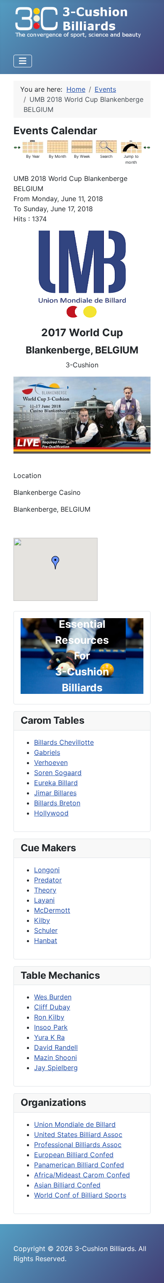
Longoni (47, 870)
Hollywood (51, 813)
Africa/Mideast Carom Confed (82, 1175)
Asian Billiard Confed (67, 1185)
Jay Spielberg (56, 1067)
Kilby (42, 920)
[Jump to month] (131, 146)
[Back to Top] (149, 1267)
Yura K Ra (49, 1037)
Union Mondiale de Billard (75, 1124)
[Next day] (145, 147)
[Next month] (148, 147)
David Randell (56, 1047)
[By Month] (57, 146)
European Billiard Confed (74, 1154)
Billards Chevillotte (64, 742)
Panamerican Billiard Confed (79, 1165)
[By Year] (32, 146)
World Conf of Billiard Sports (80, 1195)
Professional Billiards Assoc (78, 1144)
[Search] (106, 146)
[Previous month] (15, 147)
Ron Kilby (49, 1017)
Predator (48, 880)
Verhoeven (51, 762)
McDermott (52, 910)
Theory (45, 890)
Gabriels (47, 752)
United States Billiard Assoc (78, 1134)
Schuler (46, 930)
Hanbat (45, 940)
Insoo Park (51, 1027)
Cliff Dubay (52, 1007)
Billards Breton (57, 803)
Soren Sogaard (58, 772)
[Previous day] (19, 147)
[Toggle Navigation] (22, 61)
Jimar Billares (55, 793)
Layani (44, 900)
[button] (55, 563)
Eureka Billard (56, 782)
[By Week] (82, 146)
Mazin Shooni (55, 1057)
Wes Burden (52, 997)
